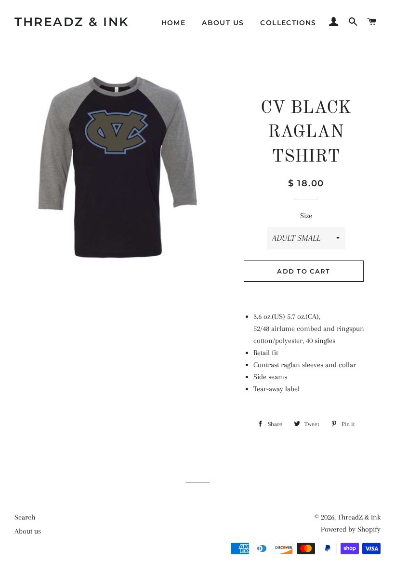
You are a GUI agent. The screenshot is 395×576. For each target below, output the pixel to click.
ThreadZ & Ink (71, 21)
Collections (288, 22)
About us (223, 22)
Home (173, 22)
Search (24, 517)
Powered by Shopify (351, 529)
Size (306, 215)
